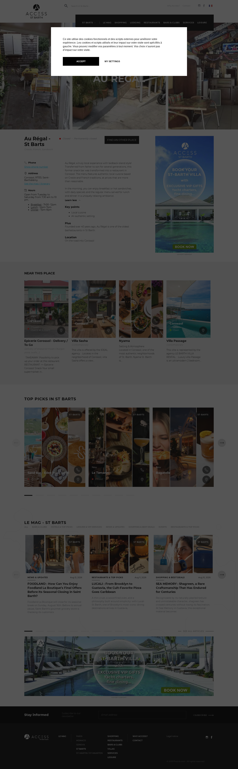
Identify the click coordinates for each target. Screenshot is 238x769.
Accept (81, 61)
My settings (112, 61)
